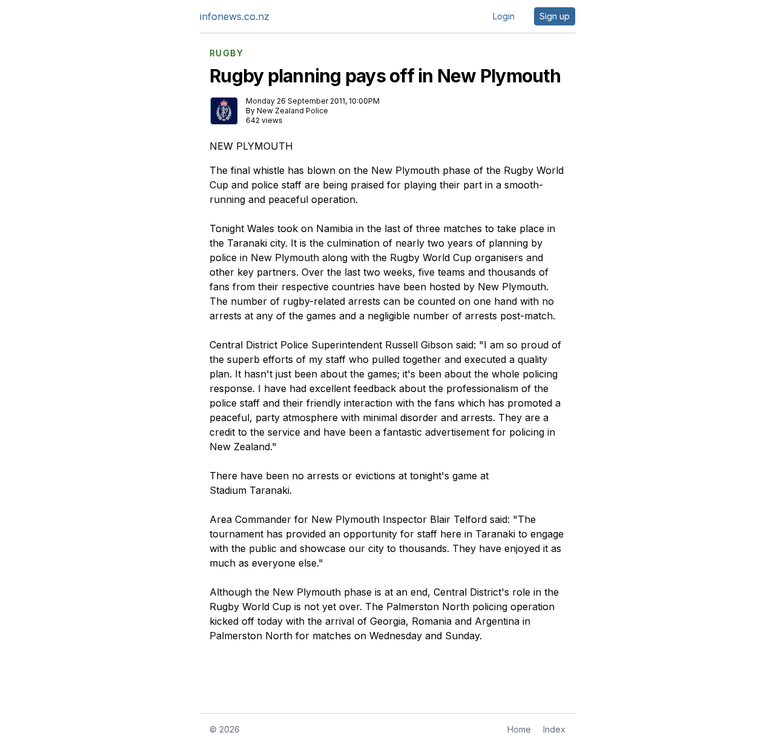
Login (504, 16)
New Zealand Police (292, 110)
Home (519, 729)
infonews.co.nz (234, 16)
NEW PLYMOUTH (251, 146)
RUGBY (226, 53)
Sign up (554, 16)
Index (554, 729)
